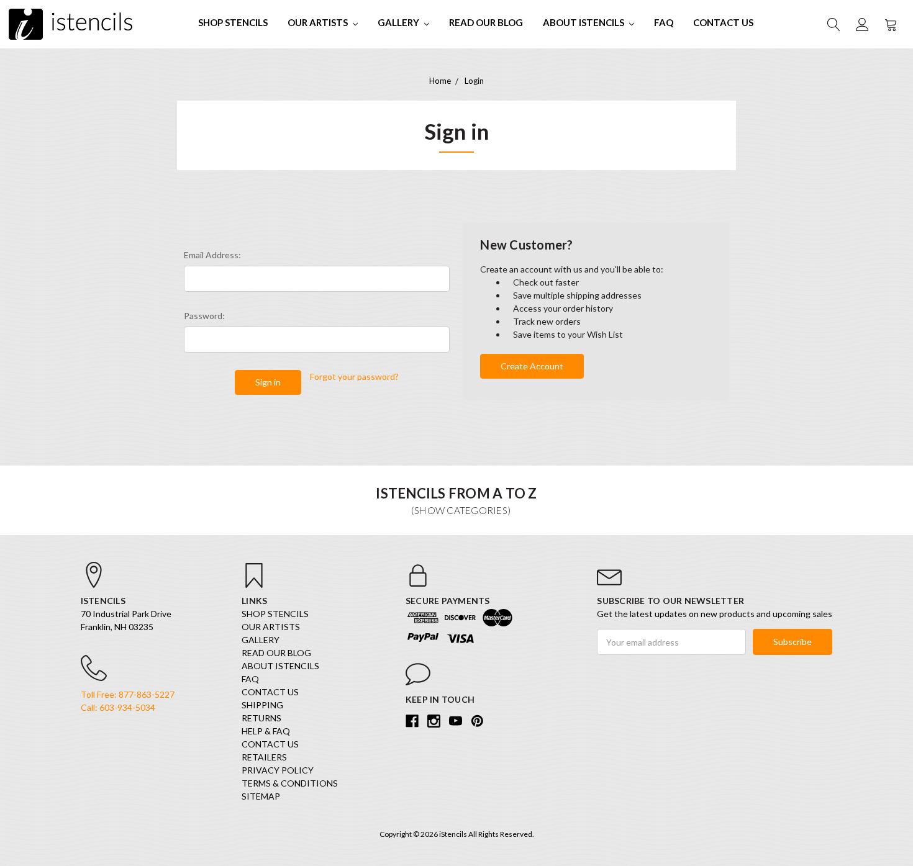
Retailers (264, 757)
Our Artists (319, 22)
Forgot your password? (354, 376)
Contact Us (723, 22)
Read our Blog (486, 22)
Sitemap (261, 796)
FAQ (663, 22)
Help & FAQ (266, 731)
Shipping (262, 705)
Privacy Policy (278, 770)
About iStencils (584, 22)
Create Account (532, 366)
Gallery (399, 22)
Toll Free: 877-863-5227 (128, 694)
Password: (204, 315)
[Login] (861, 24)
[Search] (833, 24)
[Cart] (890, 24)
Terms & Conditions (290, 783)
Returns (261, 718)
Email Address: (212, 255)
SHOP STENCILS (233, 22)
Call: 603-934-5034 (118, 707)
